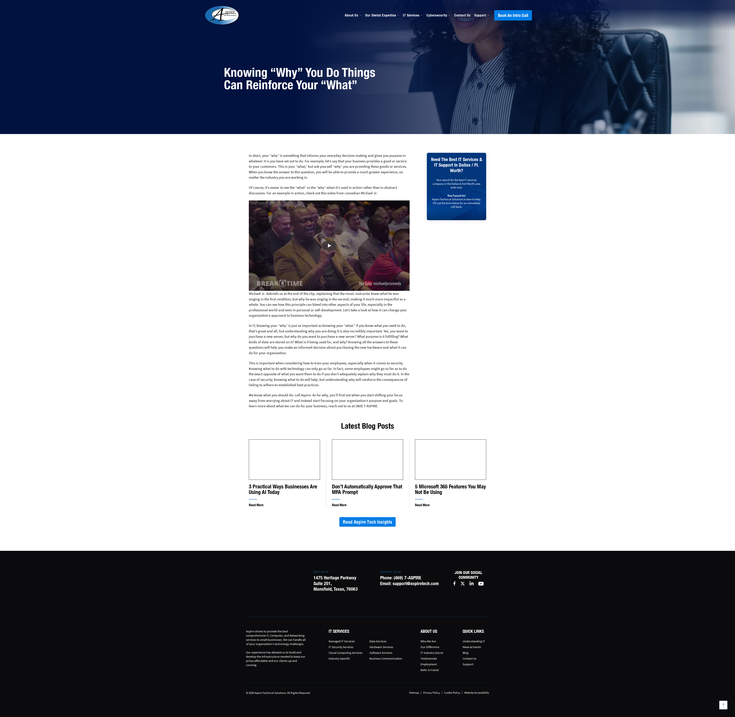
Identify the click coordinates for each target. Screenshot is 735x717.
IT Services (411, 15)
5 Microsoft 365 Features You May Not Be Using (450, 489)
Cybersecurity (436, 15)
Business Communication (385, 658)
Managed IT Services (381, 45)
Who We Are (428, 641)
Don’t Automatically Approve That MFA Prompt (367, 489)
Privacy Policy (431, 692)
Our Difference (430, 647)
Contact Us (462, 15)
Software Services (380, 653)
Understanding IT (474, 641)
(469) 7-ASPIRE (407, 577)
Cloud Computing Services (346, 653)
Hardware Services (381, 647)
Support (480, 15)
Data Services (378, 641)
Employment (429, 664)
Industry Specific (339, 658)
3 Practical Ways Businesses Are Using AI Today (283, 489)
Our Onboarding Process (435, 45)
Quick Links (473, 631)
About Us (351, 15)
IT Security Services (341, 647)
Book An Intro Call (513, 15)
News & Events (472, 647)
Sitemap (414, 692)
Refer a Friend (430, 670)
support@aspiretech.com (416, 583)
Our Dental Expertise (380, 15)
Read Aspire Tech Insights (367, 522)
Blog (465, 653)
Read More (256, 505)
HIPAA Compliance (379, 62)
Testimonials (429, 658)
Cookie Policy (452, 692)
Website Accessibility (476, 692)
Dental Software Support (385, 53)
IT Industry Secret (432, 653)
